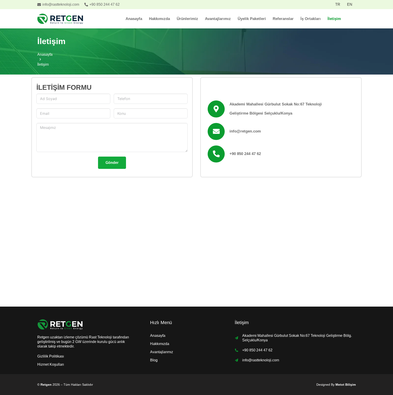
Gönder (112, 163)
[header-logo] (60, 19)
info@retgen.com (245, 131)
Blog (154, 360)
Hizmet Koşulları (50, 364)
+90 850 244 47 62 (245, 154)
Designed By (336, 384)
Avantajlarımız (161, 352)
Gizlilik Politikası (50, 356)
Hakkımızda (159, 344)
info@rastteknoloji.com (260, 360)
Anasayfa (157, 336)
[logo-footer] (83, 324)
